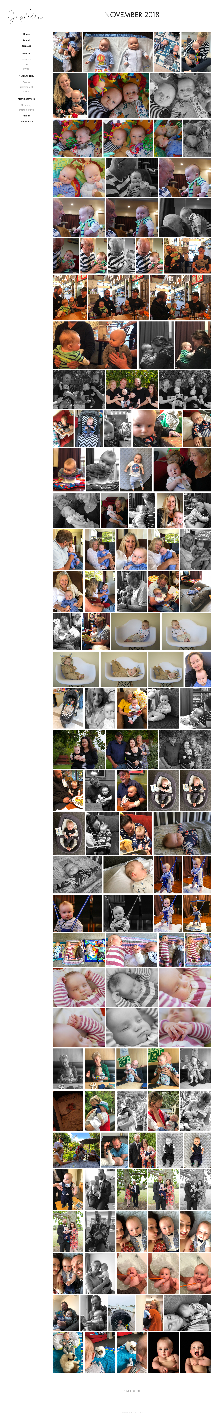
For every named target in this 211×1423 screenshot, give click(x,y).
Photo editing (26, 109)
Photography (26, 76)
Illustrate (26, 59)
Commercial (26, 87)
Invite (26, 68)
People (26, 91)
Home (26, 34)
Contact (26, 46)
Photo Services (26, 99)
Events (26, 82)
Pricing (26, 115)
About (26, 40)
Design (26, 53)
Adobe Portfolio (137, 1412)
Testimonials (26, 121)
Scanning (26, 105)
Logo (26, 64)
